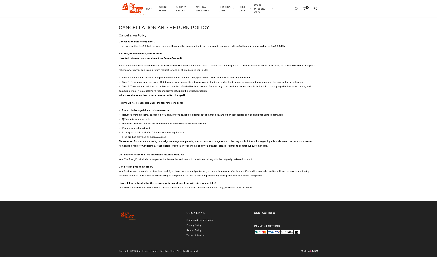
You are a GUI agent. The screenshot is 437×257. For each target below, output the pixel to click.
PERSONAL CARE (225, 9)
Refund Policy (193, 230)
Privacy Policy (193, 225)
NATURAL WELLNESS (202, 9)
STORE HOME (163, 9)
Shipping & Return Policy (199, 220)
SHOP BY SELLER (181, 9)
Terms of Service (195, 235)
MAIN (149, 8)
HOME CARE (242, 9)
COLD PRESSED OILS (259, 9)
